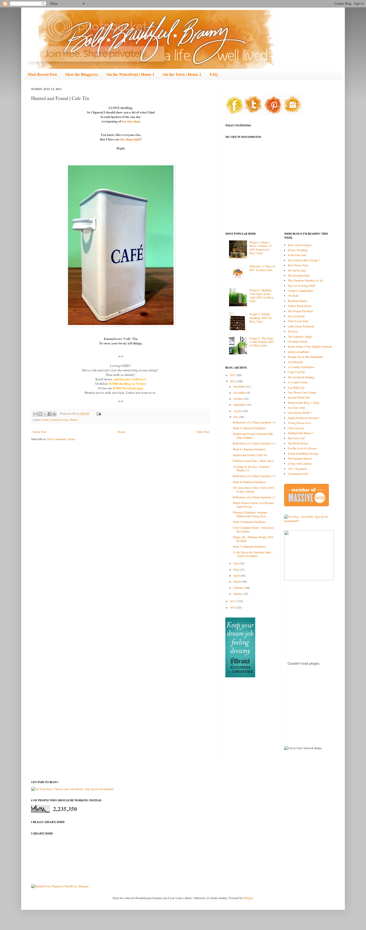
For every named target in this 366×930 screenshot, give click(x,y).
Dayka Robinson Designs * (304, 418)
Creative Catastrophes (300, 291)
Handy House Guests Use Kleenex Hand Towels (253, 504)
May (236, 569)
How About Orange (299, 245)
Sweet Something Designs (303, 453)
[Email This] (35, 414)
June (236, 563)
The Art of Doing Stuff (301, 286)
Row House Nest (298, 265)
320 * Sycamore (297, 469)
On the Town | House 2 (182, 74)
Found (45, 419)
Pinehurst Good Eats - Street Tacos (253, 461)
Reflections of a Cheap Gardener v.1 (254, 497)
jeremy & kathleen (298, 352)
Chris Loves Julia (298, 321)
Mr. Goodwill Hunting (301, 377)
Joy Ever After (296, 408)
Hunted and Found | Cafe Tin (250, 455)
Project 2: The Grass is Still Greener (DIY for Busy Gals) (261, 341)
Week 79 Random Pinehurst (249, 522)
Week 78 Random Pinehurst (249, 546)
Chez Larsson (296, 428)
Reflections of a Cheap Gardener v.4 (254, 422)
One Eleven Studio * (300, 412)
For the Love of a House (302, 448)
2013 (233, 375)
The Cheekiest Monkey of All (305, 280)
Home (121, 432)
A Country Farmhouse (301, 367)
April (236, 575)
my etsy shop (131, 121)
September (239, 405)
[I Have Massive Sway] (306, 505)
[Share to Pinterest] (54, 414)
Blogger (248, 898)
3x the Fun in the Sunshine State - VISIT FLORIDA (253, 554)
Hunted (73, 419)
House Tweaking (298, 250)
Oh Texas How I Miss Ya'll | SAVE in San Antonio (254, 489)
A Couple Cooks (298, 382)
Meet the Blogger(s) (81, 74)
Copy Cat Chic (296, 372)
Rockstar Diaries (297, 301)
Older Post (202, 432)
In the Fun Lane (297, 255)
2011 (233, 601)
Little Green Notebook (301, 326)
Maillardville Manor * (301, 433)
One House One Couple (302, 392)
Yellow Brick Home (299, 306)
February (239, 588)
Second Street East (299, 397)
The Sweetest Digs (299, 275)
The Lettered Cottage (300, 336)
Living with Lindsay (300, 463)
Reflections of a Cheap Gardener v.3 (254, 443)
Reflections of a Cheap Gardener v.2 (254, 476)
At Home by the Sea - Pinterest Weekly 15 (251, 468)
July (236, 417)
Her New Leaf (296, 438)
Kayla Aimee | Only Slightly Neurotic (310, 346)
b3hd (74, 413)
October (238, 399)
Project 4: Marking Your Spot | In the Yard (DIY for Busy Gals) (261, 295)
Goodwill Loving (59, 419)
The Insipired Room (299, 458)
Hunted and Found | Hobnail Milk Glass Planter (253, 435)
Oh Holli (293, 296)
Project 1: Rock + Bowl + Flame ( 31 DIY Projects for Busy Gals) (260, 247)
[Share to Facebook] (49, 414)
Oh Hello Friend (297, 341)
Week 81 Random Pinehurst (249, 449)
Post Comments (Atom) (61, 439)
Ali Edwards (295, 362)
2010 (233, 607)
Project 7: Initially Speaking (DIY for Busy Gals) (260, 317)
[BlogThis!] (40, 414)
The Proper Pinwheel (300, 311)
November (239, 393)
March (237, 581)
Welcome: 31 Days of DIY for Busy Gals (262, 268)
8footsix (293, 331)
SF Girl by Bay (297, 270)
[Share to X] (44, 414)
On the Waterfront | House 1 (130, 74)
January (238, 594)
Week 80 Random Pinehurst (249, 482)
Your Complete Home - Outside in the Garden (253, 529)
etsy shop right (130, 139)
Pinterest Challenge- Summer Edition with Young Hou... (250, 514)
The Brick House (298, 443)
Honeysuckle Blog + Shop (303, 403)
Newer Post (39, 432)
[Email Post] (98, 413)
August (238, 411)
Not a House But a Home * (304, 260)
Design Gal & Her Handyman (305, 357)
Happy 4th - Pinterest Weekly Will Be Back (253, 538)
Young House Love (299, 423)
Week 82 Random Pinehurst (249, 428)
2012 (233, 381)
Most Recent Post (42, 74)
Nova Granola (296, 316)
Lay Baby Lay (296, 387)
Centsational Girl (298, 474)
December (239, 386)
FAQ (214, 74)
